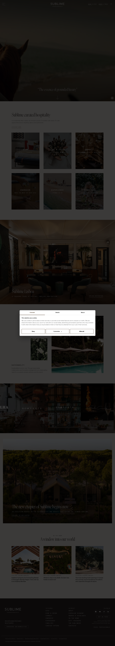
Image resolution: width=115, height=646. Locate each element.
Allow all (81, 331)
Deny (33, 331)
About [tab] (83, 312)
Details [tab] (57, 312)
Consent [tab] (32, 312)
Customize (56, 331)
